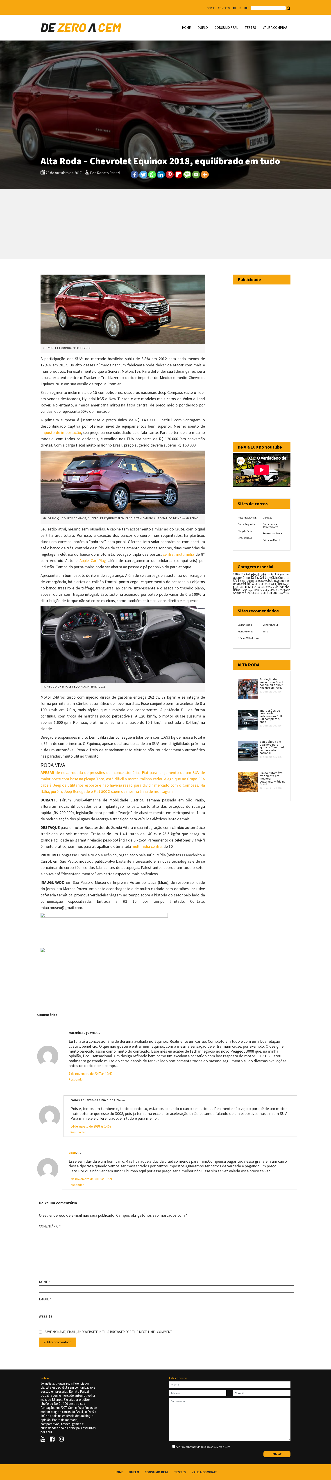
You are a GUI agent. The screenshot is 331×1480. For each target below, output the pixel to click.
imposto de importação (61, 432)
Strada (249, 593)
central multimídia (178, 554)
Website (45, 1316)
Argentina (283, 574)
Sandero (238, 593)
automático (241, 577)
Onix (256, 590)
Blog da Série (245, 531)
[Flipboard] (178, 174)
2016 (235, 574)
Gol (255, 587)
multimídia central (147, 846)
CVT (236, 580)
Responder (76, 1079)
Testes (250, 27)
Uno (280, 593)
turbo (272, 592)
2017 (242, 574)
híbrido (282, 586)
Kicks (244, 590)
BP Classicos (245, 537)
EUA (265, 584)
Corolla (284, 577)
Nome (44, 1282)
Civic (274, 577)
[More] (205, 174)
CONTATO (224, 8)
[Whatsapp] (152, 174)
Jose (72, 1153)
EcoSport (260, 580)
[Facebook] (134, 174)
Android (250, 574)
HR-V (273, 587)
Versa (286, 593)
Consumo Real (226, 27)
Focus (286, 584)
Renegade (284, 590)
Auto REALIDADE (247, 517)
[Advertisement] (165, 223)
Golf (260, 587)
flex (280, 583)
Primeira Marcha (272, 540)
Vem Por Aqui (270, 624)
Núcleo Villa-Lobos (248, 638)
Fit (274, 584)
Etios (258, 584)
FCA (270, 584)
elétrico (272, 580)
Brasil (258, 576)
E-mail (45, 1299)
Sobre (211, 8)
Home (186, 27)
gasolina (242, 586)
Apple (274, 574)
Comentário (50, 1226)
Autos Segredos (246, 524)
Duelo (202, 27)
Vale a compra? (275, 27)
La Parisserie (245, 624)
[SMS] (187, 174)
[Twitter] (143, 174)
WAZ (265, 631)
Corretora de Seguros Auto (270, 525)
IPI (235, 590)
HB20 (266, 587)
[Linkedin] (161, 174)
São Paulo (260, 593)
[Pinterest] (170, 174)
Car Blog (267, 517)
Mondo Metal (245, 631)
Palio (263, 590)
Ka (238, 590)
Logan (250, 590)
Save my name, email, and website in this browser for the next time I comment (108, 1332)
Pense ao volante (272, 533)
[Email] (196, 174)
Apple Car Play (92, 560)
